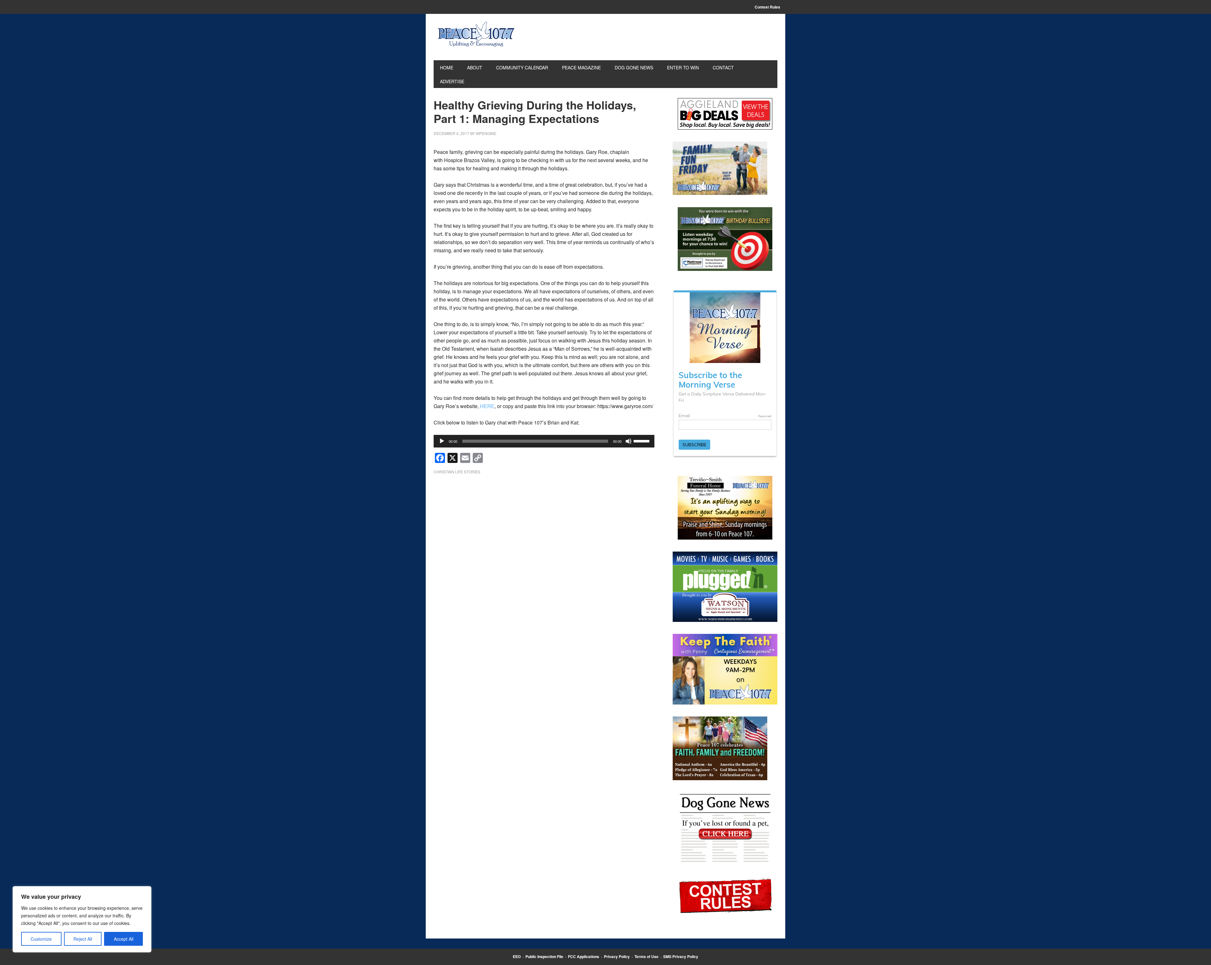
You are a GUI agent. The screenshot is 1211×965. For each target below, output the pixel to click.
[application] (544, 441)
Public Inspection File (544, 956)
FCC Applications (583, 956)
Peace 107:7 (476, 34)
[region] (82, 919)
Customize (41, 939)
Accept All (123, 939)
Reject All (82, 939)
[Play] (442, 441)
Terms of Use (646, 956)
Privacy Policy (617, 956)
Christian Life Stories (457, 471)
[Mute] (628, 441)
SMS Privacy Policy (680, 956)
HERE (487, 406)
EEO (517, 956)
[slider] (642, 440)
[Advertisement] (544, 530)
